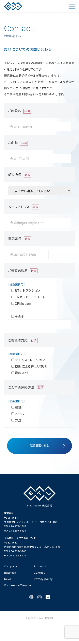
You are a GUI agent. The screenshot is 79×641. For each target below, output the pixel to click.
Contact (39, 572)
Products (40, 566)
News (8, 579)
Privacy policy (43, 579)
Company (10, 566)
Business (10, 572)
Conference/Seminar (18, 585)
